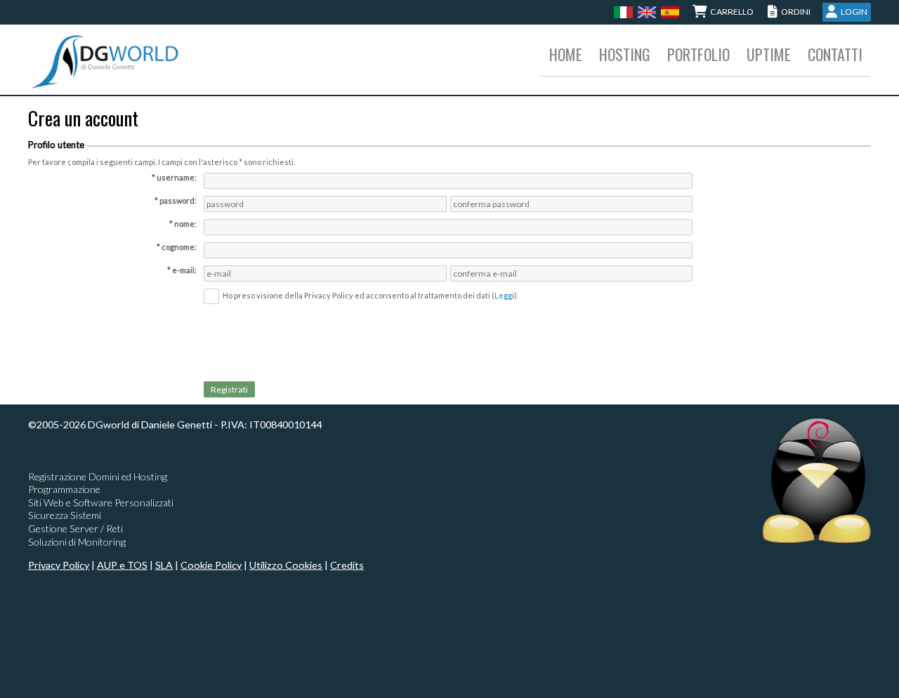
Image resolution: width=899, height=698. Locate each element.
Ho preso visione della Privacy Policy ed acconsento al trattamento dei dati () (370, 295)
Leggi (504, 295)
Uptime (769, 54)
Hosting (624, 54)
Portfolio (698, 54)
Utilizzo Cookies (285, 565)
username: (177, 177)
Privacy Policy (58, 565)
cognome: (179, 246)
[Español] (668, 11)
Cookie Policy (211, 565)
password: (178, 200)
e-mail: (184, 270)
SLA (164, 565)
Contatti (835, 54)
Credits (347, 565)
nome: (185, 223)
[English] (645, 11)
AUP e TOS (122, 565)
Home (565, 54)
